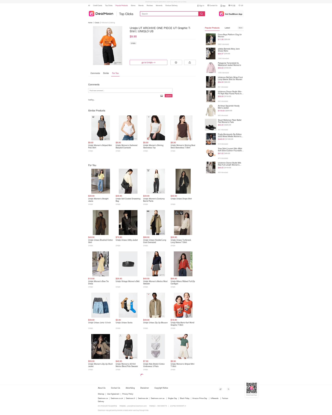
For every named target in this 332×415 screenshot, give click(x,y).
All (89, 5)
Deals (97, 22)
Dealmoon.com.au (157, 398)
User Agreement (113, 394)
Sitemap (101, 394)
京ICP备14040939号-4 (178, 406)
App (224, 6)
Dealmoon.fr (130, 398)
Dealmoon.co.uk (117, 398)
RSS (228, 389)
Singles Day (172, 398)
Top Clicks (108, 5)
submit (168, 95)
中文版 (233, 5)
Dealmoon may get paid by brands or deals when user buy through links (123, 410)
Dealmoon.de (143, 398)
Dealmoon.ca (103, 398)
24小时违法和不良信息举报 (107, 406)
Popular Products (122, 5)
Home (90, 22)
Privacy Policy (127, 394)
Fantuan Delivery (171, 5)
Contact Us (213, 5)
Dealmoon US (100, 13)
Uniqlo (133, 43)
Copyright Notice (161, 388)
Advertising (130, 388)
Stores (133, 5)
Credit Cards (97, 5)
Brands (141, 5)
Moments (159, 5)
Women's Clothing (108, 22)
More (240, 28)
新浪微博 (220, 389)
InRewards (215, 398)
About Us (101, 388)
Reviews (150, 5)
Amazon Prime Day (199, 398)
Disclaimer (144, 388)
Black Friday (184, 398)
